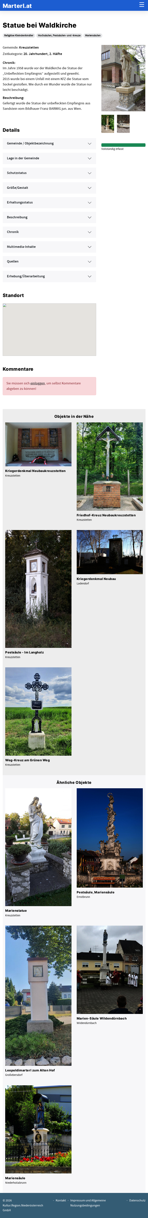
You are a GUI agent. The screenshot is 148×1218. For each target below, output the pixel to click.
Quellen (12, 261)
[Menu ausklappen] (141, 5)
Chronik (13, 232)
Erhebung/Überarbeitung (26, 276)
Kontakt (61, 1201)
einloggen (37, 383)
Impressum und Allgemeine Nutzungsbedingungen (88, 1203)
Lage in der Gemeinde (23, 158)
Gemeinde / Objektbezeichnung (30, 143)
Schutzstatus (17, 173)
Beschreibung (17, 217)
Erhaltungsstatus (20, 202)
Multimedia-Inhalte (21, 247)
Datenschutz (137, 1201)
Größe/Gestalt (17, 188)
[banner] (17, 5)
